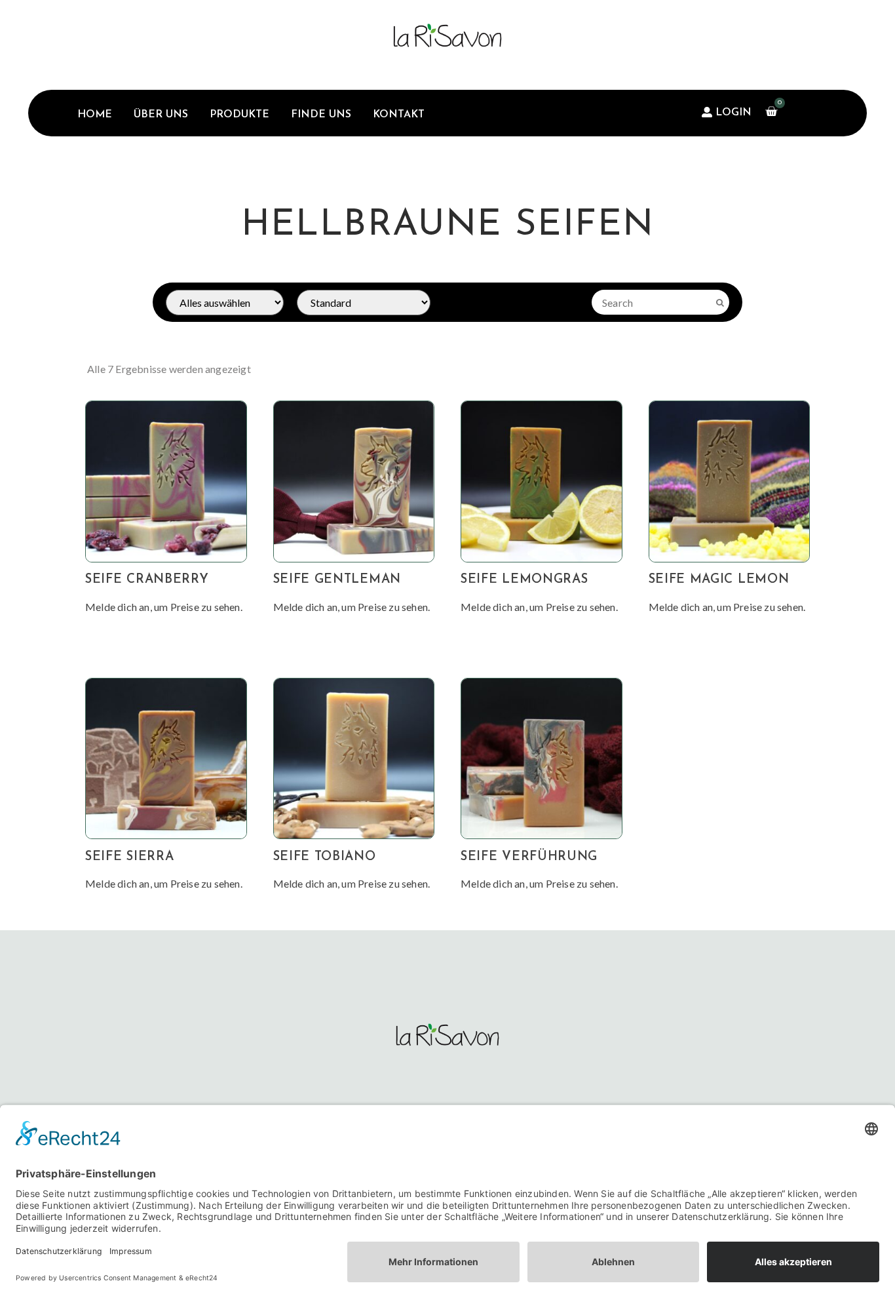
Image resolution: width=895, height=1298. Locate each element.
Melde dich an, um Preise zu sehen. (163, 606)
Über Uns (161, 114)
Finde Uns (321, 114)
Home (94, 114)
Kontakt (399, 114)
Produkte (239, 114)
